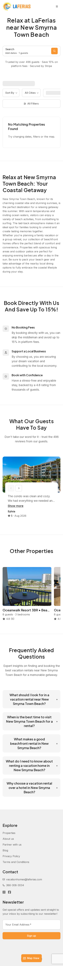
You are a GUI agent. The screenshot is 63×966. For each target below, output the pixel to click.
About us (8, 838)
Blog (5, 850)
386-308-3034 (15, 885)
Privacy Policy (11, 856)
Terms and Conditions (16, 862)
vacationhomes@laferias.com (24, 879)
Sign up (31, 935)
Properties (9, 833)
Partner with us (12, 844)
